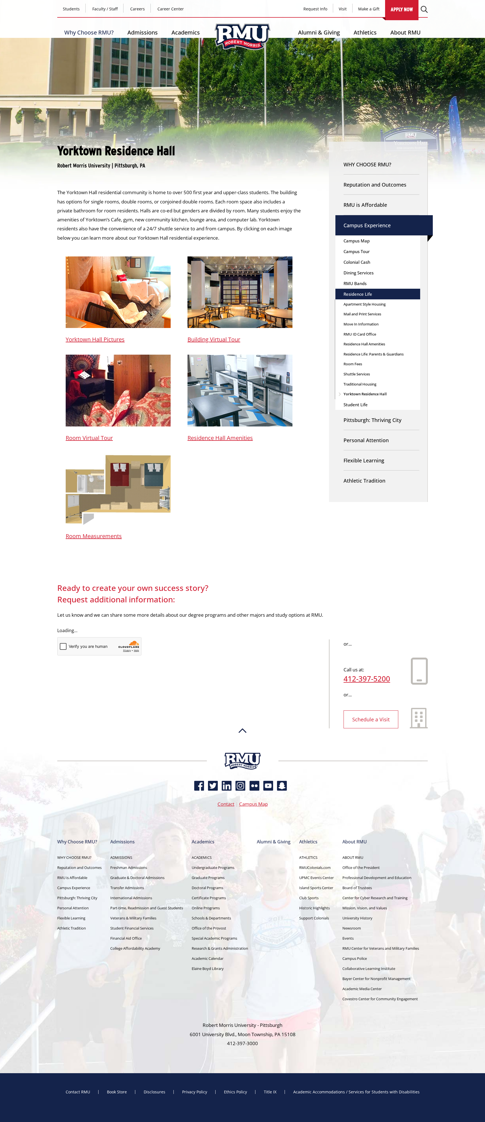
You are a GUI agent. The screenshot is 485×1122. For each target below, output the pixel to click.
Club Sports (309, 897)
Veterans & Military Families (133, 918)
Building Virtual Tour (213, 339)
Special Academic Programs (214, 938)
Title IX (270, 1092)
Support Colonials (314, 918)
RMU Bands (355, 283)
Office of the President (361, 867)
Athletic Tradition (364, 480)
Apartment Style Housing (365, 304)
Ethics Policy (235, 1092)
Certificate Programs (209, 897)
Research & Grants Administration (220, 948)
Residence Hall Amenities (220, 438)
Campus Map (357, 241)
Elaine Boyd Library (208, 968)
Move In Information (361, 324)
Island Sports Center (316, 887)
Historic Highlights (314, 907)
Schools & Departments (211, 918)
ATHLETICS (308, 857)
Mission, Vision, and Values (364, 907)
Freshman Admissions (128, 867)
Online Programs (206, 907)
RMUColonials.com (315, 867)
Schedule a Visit (371, 719)
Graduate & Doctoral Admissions (137, 877)
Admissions (142, 32)
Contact (226, 804)
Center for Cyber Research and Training (375, 897)
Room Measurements (94, 536)
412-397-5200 (367, 679)
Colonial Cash (357, 262)
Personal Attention (366, 440)
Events (348, 938)
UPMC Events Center (316, 877)
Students (71, 9)
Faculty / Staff (105, 9)
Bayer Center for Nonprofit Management (376, 978)
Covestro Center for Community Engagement (380, 998)
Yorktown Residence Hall (365, 393)
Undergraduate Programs (213, 867)
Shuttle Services (357, 374)
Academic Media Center (362, 988)
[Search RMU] (424, 9)
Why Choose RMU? (89, 32)
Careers (137, 9)
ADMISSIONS (121, 857)
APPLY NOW (402, 9)
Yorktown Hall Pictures (95, 339)
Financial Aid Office (126, 938)
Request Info (315, 9)
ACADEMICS (202, 857)
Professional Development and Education (376, 877)
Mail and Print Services (362, 313)
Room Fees (353, 363)
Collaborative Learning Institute (368, 968)
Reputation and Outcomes (375, 184)
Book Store (117, 1092)
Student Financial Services (132, 928)
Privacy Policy (194, 1092)
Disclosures (154, 1092)
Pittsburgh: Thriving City (372, 420)
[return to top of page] (242, 750)
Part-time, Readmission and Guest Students (146, 907)
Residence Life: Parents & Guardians (374, 354)
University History (357, 918)
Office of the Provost (209, 928)
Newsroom (351, 928)
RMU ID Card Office (360, 334)
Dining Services (359, 273)
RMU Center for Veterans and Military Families (380, 948)
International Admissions (131, 897)
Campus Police (354, 958)
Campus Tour (357, 251)
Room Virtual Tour (89, 438)
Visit (343, 9)
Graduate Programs (208, 877)
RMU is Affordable (365, 204)
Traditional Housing (360, 384)
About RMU (405, 32)
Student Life (356, 404)
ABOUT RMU (352, 857)
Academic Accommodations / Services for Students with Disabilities (356, 1092)
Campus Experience (367, 225)
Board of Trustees (357, 887)
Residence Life (358, 294)
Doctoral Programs (207, 887)
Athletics (365, 32)
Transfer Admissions (127, 887)
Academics (185, 32)
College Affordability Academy (135, 948)
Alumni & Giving (319, 32)
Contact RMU (78, 1092)
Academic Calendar (207, 958)
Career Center (170, 9)
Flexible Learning (364, 460)
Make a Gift (368, 9)
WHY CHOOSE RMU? (367, 164)
